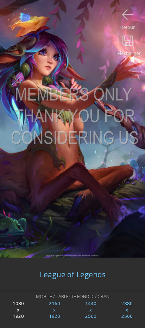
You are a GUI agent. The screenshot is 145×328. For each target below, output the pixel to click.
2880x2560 (127, 309)
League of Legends (73, 274)
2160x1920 (54, 309)
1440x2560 (90, 309)
